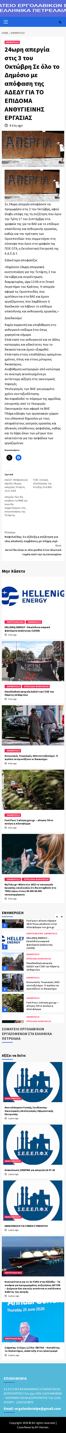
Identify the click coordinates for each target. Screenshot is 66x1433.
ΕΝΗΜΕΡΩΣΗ (12, 42)
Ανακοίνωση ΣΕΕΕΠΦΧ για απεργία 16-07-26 (30, 1170)
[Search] (60, 22)
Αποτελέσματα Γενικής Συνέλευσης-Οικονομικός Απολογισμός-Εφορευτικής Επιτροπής (29, 1111)
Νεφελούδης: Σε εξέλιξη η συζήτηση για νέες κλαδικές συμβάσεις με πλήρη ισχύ (31, 536)
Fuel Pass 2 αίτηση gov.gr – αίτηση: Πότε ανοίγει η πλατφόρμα (29, 822)
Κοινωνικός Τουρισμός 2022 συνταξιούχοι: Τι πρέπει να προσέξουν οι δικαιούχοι (31, 757)
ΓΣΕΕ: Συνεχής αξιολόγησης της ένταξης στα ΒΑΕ (42, 483)
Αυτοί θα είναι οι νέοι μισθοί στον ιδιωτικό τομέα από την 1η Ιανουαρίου (33, 550)
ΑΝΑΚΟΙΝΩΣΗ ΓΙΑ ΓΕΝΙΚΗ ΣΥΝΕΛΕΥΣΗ (26, 1226)
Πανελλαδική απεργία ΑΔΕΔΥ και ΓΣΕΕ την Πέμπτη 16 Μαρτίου (42, 946)
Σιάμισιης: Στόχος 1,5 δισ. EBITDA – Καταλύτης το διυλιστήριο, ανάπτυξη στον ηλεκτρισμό (32, 1349)
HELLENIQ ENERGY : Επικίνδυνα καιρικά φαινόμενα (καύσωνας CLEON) (27, 629)
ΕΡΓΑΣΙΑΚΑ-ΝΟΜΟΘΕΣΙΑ (36, 686)
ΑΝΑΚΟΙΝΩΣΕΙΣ (13, 1098)
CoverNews (24, 1427)
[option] (33, 920)
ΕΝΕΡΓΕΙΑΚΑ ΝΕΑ (15, 622)
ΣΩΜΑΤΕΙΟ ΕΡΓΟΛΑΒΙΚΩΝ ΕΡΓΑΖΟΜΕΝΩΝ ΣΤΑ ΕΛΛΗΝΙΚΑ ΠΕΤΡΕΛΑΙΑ (27, 1034)
